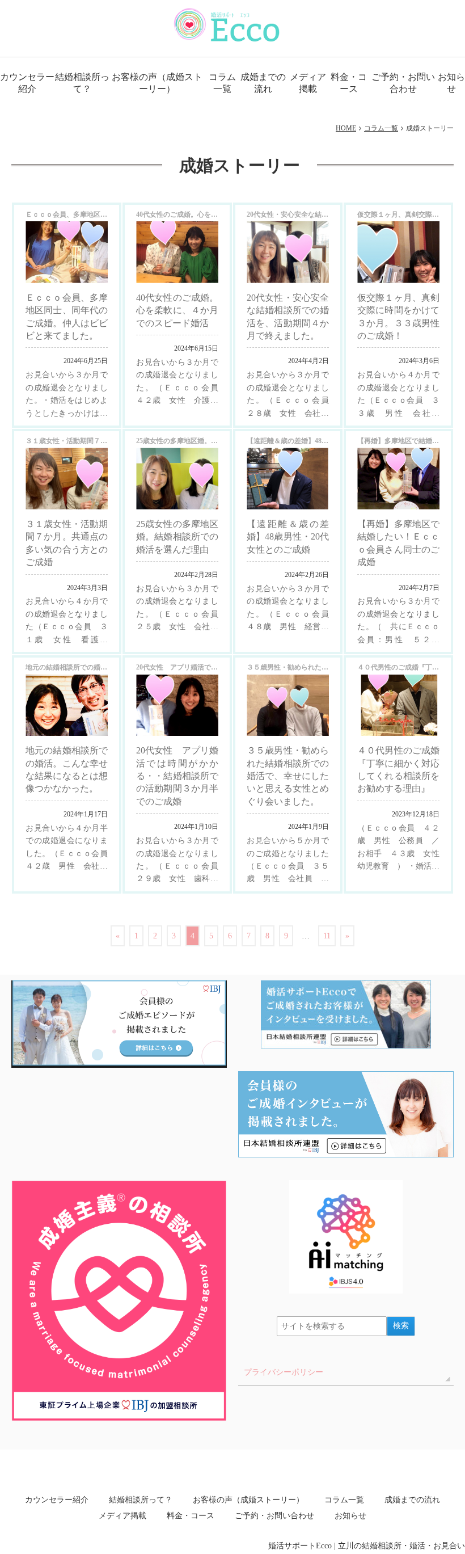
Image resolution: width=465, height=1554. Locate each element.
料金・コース (349, 83)
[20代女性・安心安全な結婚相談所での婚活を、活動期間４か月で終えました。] (288, 252)
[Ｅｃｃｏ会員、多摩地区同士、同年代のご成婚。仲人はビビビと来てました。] (67, 252)
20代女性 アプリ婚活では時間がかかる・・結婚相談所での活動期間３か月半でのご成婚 (177, 776)
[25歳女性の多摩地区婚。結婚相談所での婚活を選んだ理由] (177, 478)
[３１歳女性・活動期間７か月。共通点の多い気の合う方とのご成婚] (67, 478)
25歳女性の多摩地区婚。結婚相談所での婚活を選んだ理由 (177, 536)
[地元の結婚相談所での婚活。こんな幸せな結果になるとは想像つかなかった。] (67, 705)
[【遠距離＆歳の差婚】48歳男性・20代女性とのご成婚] (288, 478)
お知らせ (451, 83)
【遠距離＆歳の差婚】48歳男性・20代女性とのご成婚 (288, 536)
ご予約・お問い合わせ (403, 83)
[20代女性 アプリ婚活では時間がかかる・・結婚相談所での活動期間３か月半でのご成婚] (177, 705)
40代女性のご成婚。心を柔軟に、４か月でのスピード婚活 (177, 310)
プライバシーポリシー (283, 1372)
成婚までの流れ (263, 83)
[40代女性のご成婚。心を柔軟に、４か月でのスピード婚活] (177, 252)
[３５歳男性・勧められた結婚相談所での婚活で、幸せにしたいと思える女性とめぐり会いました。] (288, 705)
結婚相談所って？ (82, 83)
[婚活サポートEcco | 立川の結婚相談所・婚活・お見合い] (227, 24)
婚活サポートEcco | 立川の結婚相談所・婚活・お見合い (366, 1546)
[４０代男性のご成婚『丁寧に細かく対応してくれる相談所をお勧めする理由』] (398, 705)
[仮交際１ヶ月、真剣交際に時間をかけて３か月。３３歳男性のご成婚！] (398, 252)
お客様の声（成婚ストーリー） (157, 83)
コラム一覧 (222, 83)
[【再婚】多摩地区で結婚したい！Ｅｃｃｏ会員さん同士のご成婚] (398, 478)
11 (327, 936)
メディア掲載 (308, 83)
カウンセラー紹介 (27, 83)
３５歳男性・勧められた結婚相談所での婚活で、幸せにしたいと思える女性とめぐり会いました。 (288, 776)
